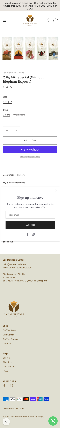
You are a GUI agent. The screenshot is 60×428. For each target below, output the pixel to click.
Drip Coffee (8, 334)
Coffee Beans (9, 330)
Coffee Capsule (10, 339)
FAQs (5, 371)
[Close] (56, 190)
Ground (6, 114)
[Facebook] (27, 234)
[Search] (49, 21)
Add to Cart (30, 140)
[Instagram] (33, 234)
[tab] (10, 175)
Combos (7, 343)
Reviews (21, 175)
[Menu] (4, 20)
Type (5, 110)
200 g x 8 (7, 101)
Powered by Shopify (36, 416)
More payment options (30, 156)
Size (5, 96)
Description (8, 175)
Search (6, 357)
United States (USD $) (12, 408)
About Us (7, 362)
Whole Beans (19, 114)
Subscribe (30, 224)
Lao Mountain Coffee (13, 72)
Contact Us (8, 366)
